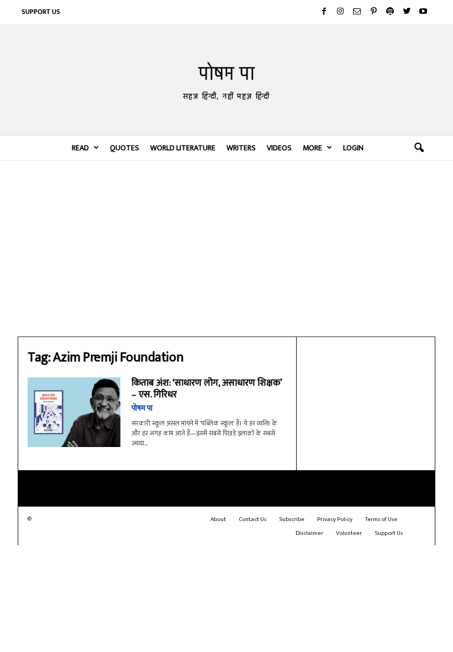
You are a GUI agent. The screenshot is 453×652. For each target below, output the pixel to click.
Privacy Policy (334, 519)
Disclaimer (309, 533)
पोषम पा (141, 408)
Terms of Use (381, 519)
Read (80, 147)
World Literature (182, 147)
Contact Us (252, 519)
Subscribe (291, 519)
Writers (241, 147)
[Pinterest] (373, 12)
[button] (419, 148)
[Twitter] (406, 12)
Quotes (124, 147)
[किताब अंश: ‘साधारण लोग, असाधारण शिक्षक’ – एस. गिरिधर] (74, 412)
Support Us (41, 12)
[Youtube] (423, 12)
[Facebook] (323, 12)
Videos (279, 147)
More (312, 147)
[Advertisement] (226, 248)
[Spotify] (390, 12)
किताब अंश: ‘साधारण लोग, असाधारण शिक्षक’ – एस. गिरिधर (206, 388)
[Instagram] (340, 12)
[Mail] (357, 12)
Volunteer (349, 533)
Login (353, 147)
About (218, 519)
